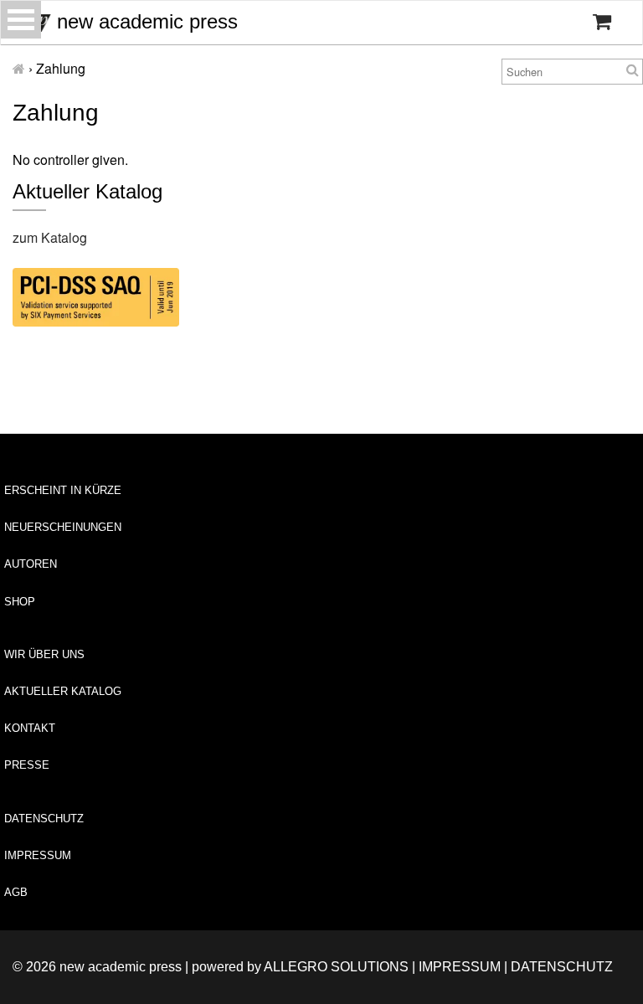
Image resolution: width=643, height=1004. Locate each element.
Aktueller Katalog (62, 691)
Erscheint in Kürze (62, 490)
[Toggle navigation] (21, 20)
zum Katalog (50, 237)
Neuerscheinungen (62, 527)
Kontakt (29, 728)
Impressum (37, 855)
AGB (16, 892)
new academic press (144, 21)
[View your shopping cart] (602, 22)
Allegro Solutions (336, 967)
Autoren (30, 564)
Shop (19, 601)
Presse (26, 765)
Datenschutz (44, 818)
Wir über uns (44, 654)
